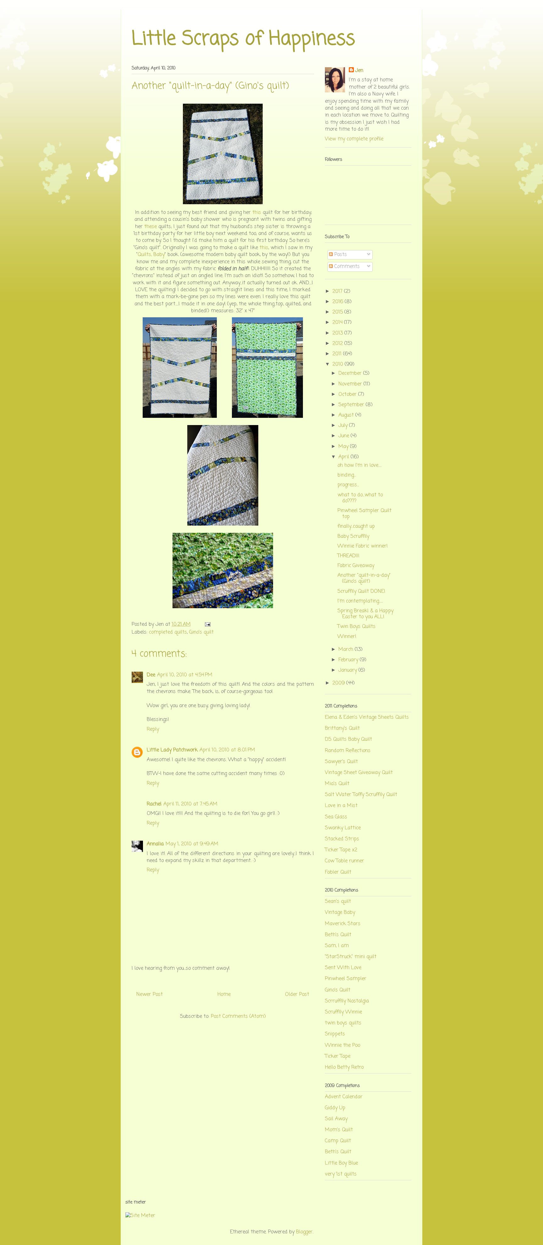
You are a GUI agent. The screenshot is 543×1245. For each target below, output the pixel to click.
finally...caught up (356, 526)
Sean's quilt (338, 901)
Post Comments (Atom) (238, 1016)
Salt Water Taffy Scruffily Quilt (361, 795)
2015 (338, 312)
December (350, 373)
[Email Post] (206, 624)
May (344, 446)
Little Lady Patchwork (172, 750)
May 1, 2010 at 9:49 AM (192, 844)
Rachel (154, 804)
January (348, 670)
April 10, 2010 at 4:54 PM (184, 675)
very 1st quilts (341, 1174)
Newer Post (149, 994)
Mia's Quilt (337, 784)
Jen (359, 70)
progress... (348, 485)
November (351, 384)
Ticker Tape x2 (341, 850)
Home (224, 994)
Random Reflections (347, 751)
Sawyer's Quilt (341, 762)
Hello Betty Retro (344, 1067)
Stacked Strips (342, 839)
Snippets (335, 1034)
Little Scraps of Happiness (243, 39)
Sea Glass (336, 817)
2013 (338, 333)
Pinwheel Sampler (345, 979)
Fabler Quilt (338, 872)
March (346, 649)
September (352, 405)
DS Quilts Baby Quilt (348, 739)
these (150, 227)
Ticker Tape (337, 1056)
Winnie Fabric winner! (362, 546)
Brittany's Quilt (342, 728)
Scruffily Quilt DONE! (361, 591)
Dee (151, 675)
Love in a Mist (341, 806)
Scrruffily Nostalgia (347, 1001)
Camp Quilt (338, 1141)
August (346, 415)
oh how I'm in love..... (359, 465)
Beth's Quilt (338, 935)
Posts (340, 255)
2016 (338, 302)
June (344, 436)
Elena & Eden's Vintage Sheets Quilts (367, 717)
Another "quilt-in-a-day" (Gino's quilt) (364, 578)
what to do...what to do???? (360, 498)
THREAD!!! (348, 556)
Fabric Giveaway (355, 566)
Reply (153, 729)
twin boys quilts (343, 1023)
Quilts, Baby (151, 255)
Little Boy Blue (341, 1163)
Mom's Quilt (339, 1130)
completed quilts (168, 632)
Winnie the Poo (342, 1045)
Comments (346, 266)
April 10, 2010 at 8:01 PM (227, 750)
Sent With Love (343, 968)
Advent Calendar (344, 1097)
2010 (338, 364)
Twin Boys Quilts (356, 627)
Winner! (346, 637)
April (344, 457)
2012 (338, 343)
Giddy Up (335, 1108)
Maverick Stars (342, 924)
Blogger (304, 1232)
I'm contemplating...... (360, 601)
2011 (337, 354)
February (349, 660)
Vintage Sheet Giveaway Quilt (359, 773)
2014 (338, 322)
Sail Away (336, 1119)
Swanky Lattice (343, 828)
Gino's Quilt (337, 990)
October (348, 394)
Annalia (155, 844)
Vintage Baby (340, 912)
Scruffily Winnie (343, 1012)
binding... (346, 475)
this (256, 212)
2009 (339, 683)
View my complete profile (354, 139)
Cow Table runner (344, 861)
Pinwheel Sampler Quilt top (364, 514)
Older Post (297, 994)
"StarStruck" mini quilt (350, 957)
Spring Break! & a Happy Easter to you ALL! (365, 614)
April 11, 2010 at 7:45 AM (190, 804)
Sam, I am (337, 946)
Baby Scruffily (353, 536)
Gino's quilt (201, 632)
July (343, 425)
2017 (338, 291)
